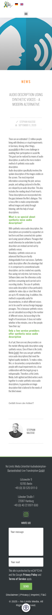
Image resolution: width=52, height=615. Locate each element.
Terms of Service (17, 579)
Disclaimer (12, 594)
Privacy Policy (30, 574)
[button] (26, 13)
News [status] (26, 81)
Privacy (24, 594)
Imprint (35, 594)
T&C (43, 594)
